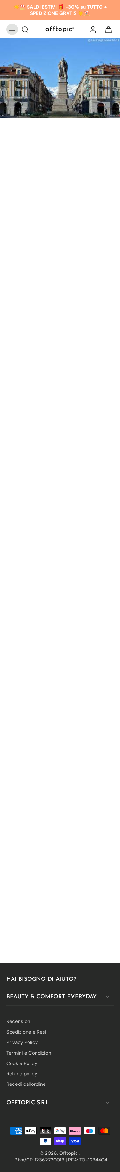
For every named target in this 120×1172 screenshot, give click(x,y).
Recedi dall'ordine (26, 1084)
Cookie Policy (21, 1063)
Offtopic (69, 1153)
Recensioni (19, 1021)
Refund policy (21, 1073)
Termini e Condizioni (29, 1052)
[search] (25, 29)
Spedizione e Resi (26, 1032)
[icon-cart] (107, 29)
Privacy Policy (22, 1042)
